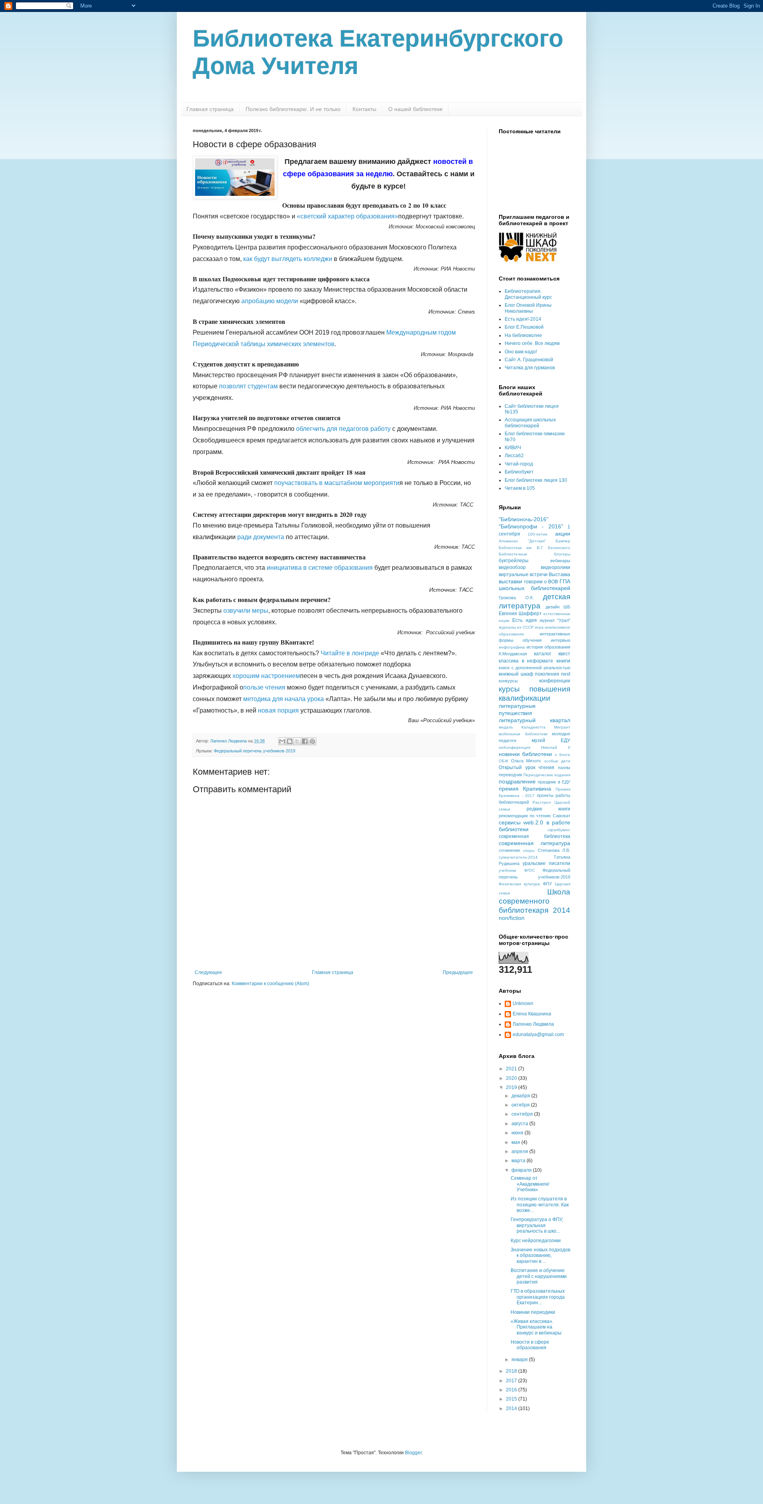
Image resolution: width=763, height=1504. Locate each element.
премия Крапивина (525, 788)
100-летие (538, 534)
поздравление (517, 781)
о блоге (562, 754)
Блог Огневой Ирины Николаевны (528, 308)
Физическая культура (519, 884)
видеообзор (512, 567)
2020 (512, 1078)
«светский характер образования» (347, 216)
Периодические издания (546, 775)
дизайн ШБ (558, 606)
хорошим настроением (266, 675)
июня (518, 1133)
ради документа (260, 537)
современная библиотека (534, 836)
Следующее (208, 972)
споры (528, 850)
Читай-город (519, 464)
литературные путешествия (517, 709)
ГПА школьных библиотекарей (534, 585)
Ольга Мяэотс (526, 760)
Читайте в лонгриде (350, 653)
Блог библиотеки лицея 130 (536, 480)
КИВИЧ (513, 447)
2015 (512, 1399)
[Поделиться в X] (297, 741)
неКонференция (514, 747)
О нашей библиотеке (415, 109)
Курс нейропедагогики (536, 1240)
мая (516, 1142)
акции (562, 533)
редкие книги (549, 809)
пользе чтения (264, 687)
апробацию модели (269, 301)
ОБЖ (503, 761)
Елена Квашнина (532, 1014)
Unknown (523, 1003)
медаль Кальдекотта (522, 727)
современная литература (534, 843)
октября (521, 1105)
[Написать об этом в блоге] (290, 741)
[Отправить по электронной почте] (282, 741)
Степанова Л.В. (554, 850)
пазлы (564, 767)
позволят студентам (248, 386)
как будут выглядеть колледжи (287, 258)
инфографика (512, 647)
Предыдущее (458, 972)
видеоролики (555, 567)
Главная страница (210, 109)
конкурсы (508, 680)
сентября (522, 1114)
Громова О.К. (516, 597)
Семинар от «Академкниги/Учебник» (530, 1183)
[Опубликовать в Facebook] (305, 741)
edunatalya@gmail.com (538, 1034)
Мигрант (562, 727)
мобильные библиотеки (523, 734)
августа (520, 1123)
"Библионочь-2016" (523, 519)
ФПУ (547, 883)
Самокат (561, 815)
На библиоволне (523, 335)
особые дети (557, 761)
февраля (522, 1170)
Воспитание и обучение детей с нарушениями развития (539, 1276)
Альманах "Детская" (522, 541)
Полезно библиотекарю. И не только (293, 109)
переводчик (510, 774)
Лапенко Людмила (533, 1024)
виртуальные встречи (523, 574)
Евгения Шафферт (520, 613)
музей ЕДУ (551, 740)
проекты (545, 795)
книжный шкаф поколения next (534, 674)
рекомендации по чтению (525, 815)
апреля (520, 1151)
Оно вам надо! (521, 352)
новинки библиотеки (525, 754)
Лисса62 (514, 455)
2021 (512, 1069)
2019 (512, 1087)
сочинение (509, 850)
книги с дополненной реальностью (534, 667)
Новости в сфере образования (530, 1344)
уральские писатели (546, 863)
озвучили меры (245, 610)
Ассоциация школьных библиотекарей (530, 422)
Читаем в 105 (520, 488)
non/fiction (512, 918)
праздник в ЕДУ (554, 781)
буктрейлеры (514, 560)
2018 (512, 1371)
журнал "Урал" (555, 620)
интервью (560, 640)
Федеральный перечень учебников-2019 (254, 750)
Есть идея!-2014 (523, 319)
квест (564, 654)
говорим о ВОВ (541, 581)
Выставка (559, 574)
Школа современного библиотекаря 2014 (534, 901)
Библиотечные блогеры (534, 554)
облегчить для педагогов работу (343, 428)
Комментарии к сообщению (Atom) (270, 983)
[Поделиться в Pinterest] (312, 741)
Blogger (413, 1452)
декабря (521, 1096)
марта (519, 1160)
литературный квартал (534, 720)
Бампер (563, 541)
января (520, 1359)
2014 (512, 1408)
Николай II (555, 747)
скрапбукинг (559, 830)
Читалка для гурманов (530, 367)
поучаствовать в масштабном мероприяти (336, 482)
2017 (512, 1380)
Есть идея (524, 620)
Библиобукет (519, 472)
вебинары (560, 560)
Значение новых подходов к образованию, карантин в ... (540, 1255)
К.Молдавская (513, 653)
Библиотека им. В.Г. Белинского (534, 547)
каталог (542, 654)
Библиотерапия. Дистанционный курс (528, 294)
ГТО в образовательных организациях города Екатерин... (538, 1296)
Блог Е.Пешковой (524, 327)
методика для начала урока (283, 699)
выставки (510, 581)
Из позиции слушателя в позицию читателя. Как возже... (540, 1204)
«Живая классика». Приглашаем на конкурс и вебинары (536, 1327)
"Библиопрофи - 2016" (531, 526)
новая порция (278, 710)
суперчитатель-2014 (518, 857)
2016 (512, 1390)
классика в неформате (526, 661)
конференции (554, 681)
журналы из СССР (516, 627)
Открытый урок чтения (526, 767)
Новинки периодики (533, 1312)
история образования (548, 647)
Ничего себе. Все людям (532, 343)
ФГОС (529, 870)
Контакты (364, 109)
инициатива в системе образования (320, 567)
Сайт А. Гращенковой (529, 359)
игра (539, 627)
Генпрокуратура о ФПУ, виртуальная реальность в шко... (537, 1225)
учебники (507, 870)
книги (563, 660)
